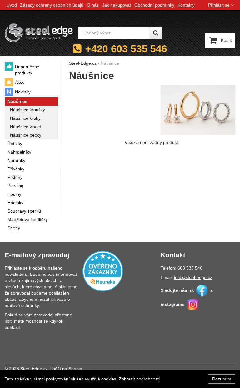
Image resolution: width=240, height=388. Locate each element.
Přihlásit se (219, 5)
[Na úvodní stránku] (39, 32)
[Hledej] (156, 33)
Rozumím (221, 378)
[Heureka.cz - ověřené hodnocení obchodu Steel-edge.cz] (102, 270)
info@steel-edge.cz (193, 277)
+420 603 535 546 (126, 48)
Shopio (75, 368)
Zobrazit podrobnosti (139, 378)
